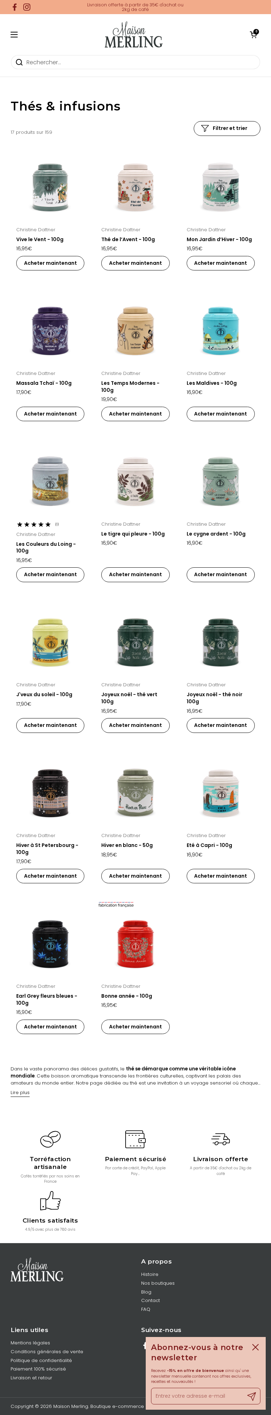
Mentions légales (30, 1342)
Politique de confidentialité (41, 1360)
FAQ (145, 1309)
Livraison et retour (31, 1377)
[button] (253, 35)
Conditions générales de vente (47, 1351)
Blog (146, 1292)
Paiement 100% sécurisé (38, 1369)
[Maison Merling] (134, 34)
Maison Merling (70, 1406)
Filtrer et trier (230, 128)
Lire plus (20, 1092)
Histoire (149, 1274)
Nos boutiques (158, 1283)
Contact (150, 1300)
